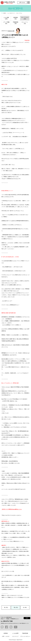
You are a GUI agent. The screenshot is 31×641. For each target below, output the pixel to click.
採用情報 (6, 633)
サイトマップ (15, 636)
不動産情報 (26, 40)
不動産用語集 (25, 633)
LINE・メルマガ (5, 636)
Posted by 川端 (11, 30)
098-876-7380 (8, 621)
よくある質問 (15, 633)
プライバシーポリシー (25, 636)
